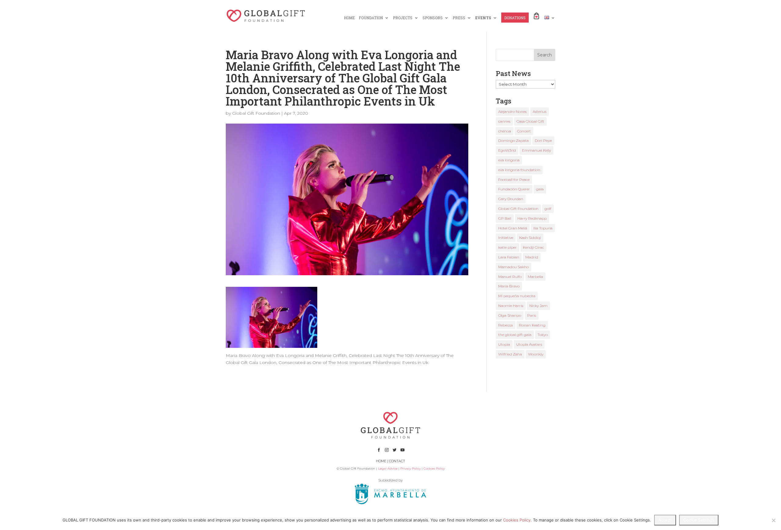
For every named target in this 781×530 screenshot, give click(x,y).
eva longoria (509, 160)
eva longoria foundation (519, 170)
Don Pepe (543, 140)
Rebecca (505, 325)
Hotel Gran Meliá (512, 228)
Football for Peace (514, 179)
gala (540, 189)
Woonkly (535, 354)
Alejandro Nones (512, 111)
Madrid (531, 257)
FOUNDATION (371, 18)
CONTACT (397, 461)
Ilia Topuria (542, 228)
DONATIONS (515, 18)
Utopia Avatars (529, 344)
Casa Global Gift (530, 121)
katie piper (507, 247)
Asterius (539, 111)
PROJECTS (402, 18)
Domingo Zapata (513, 140)
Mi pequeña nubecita (516, 296)
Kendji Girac (533, 247)
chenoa (504, 131)
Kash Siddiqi (530, 237)
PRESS (459, 18)
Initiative (505, 237)
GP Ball (504, 218)
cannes (504, 121)
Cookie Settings (698, 519)
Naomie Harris (510, 305)
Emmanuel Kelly (536, 150)
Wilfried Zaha (510, 354)
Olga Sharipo (509, 315)
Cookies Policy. (517, 519)
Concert (524, 131)
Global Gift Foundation (256, 113)
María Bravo (509, 286)
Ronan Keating (532, 325)
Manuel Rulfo (510, 276)
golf (548, 208)
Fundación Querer (514, 189)
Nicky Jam (538, 305)
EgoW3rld (507, 150)
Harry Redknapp (532, 218)
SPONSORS (433, 18)
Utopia (504, 344)
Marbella (535, 276)
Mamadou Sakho (513, 267)
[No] (773, 520)
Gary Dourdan (510, 198)
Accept (665, 519)
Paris (531, 315)
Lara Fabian (508, 257)
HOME (349, 18)
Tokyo (543, 334)
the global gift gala (514, 334)
